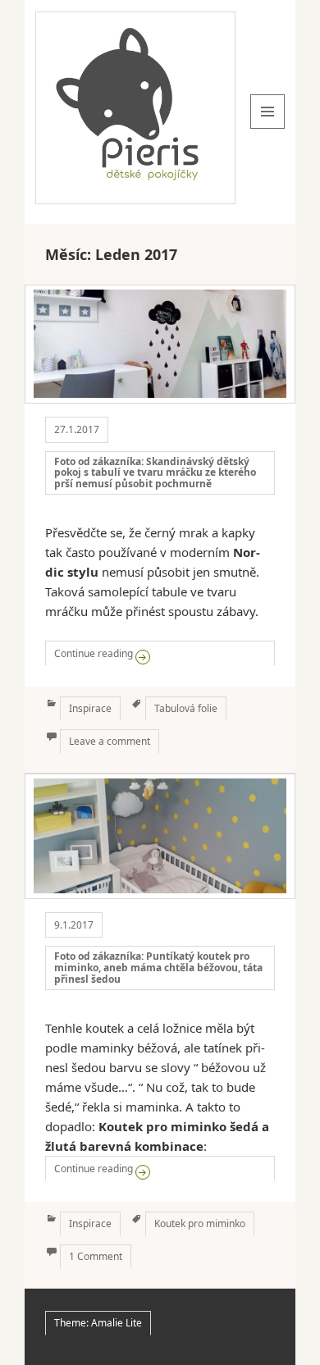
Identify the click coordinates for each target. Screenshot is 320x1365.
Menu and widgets (268, 128)
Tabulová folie (185, 708)
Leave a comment (109, 741)
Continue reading (164, 653)
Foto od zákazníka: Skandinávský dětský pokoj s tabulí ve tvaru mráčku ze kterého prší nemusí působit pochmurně (155, 472)
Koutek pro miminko (199, 1223)
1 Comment (95, 1256)
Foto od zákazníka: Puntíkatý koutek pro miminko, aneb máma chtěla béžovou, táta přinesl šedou (158, 967)
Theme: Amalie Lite (98, 1323)
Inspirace (90, 708)
